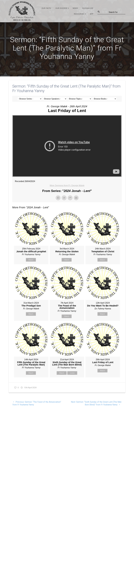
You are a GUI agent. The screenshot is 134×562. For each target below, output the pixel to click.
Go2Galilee (87, 8)
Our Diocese (61, 8)
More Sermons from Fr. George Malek (67, 185)
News (75, 8)
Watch (30, 260)
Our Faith (46, 8)
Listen (72, 373)
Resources (79, 14)
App (91, 14)
